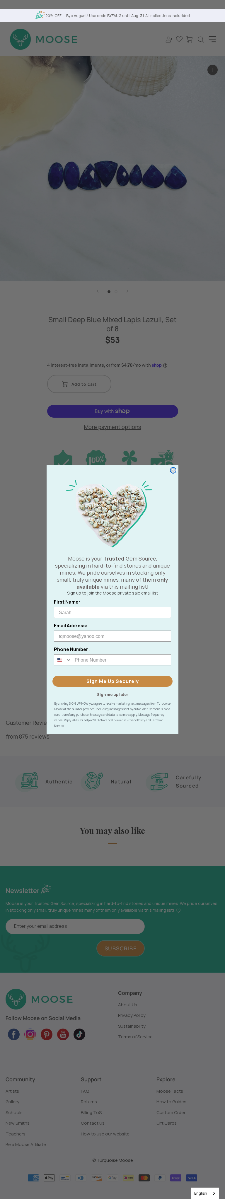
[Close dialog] (173, 470)
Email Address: (71, 625)
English (200, 1193)
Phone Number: (72, 649)
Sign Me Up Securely (112, 681)
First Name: (67, 602)
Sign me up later (112, 694)
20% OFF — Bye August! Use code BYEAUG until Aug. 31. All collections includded (117, 15)
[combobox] (205, 1193)
